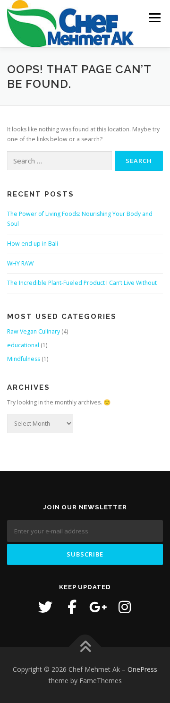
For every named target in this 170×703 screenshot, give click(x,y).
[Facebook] (72, 607)
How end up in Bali (32, 244)
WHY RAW (20, 263)
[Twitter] (45, 607)
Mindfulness (23, 359)
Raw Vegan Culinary (33, 331)
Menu (154, 18)
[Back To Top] (85, 647)
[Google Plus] (98, 607)
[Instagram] (125, 607)
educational (23, 345)
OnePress (142, 669)
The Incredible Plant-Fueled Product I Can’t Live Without (82, 283)
